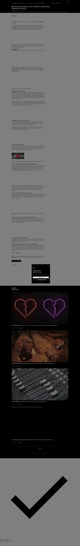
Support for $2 (41, 277)
